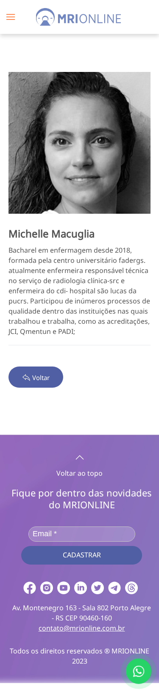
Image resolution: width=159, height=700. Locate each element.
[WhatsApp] (139, 671)
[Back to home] (79, 17)
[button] (10, 17)
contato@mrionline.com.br (82, 628)
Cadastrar (82, 554)
